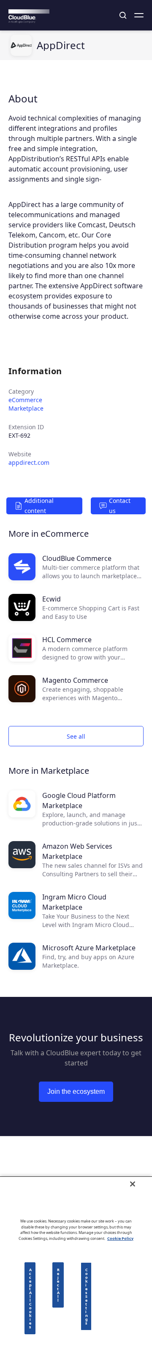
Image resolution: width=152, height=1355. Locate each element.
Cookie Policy (120, 1238)
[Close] (133, 1184)
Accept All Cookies (30, 1298)
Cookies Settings (86, 1296)
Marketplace (25, 408)
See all (76, 736)
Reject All (58, 1285)
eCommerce (25, 400)
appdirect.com (28, 462)
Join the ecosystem (76, 1091)
